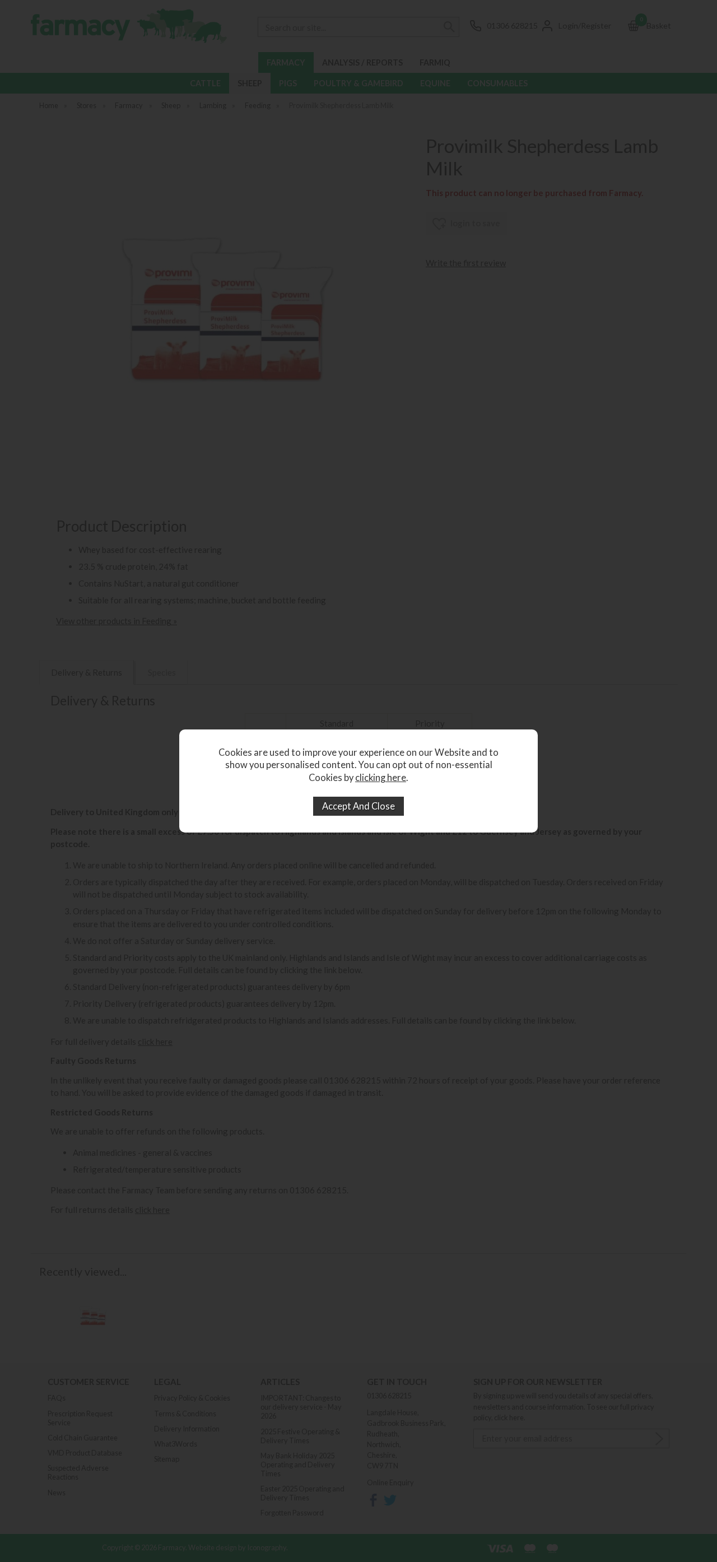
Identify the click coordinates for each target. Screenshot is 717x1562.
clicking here (380, 777)
